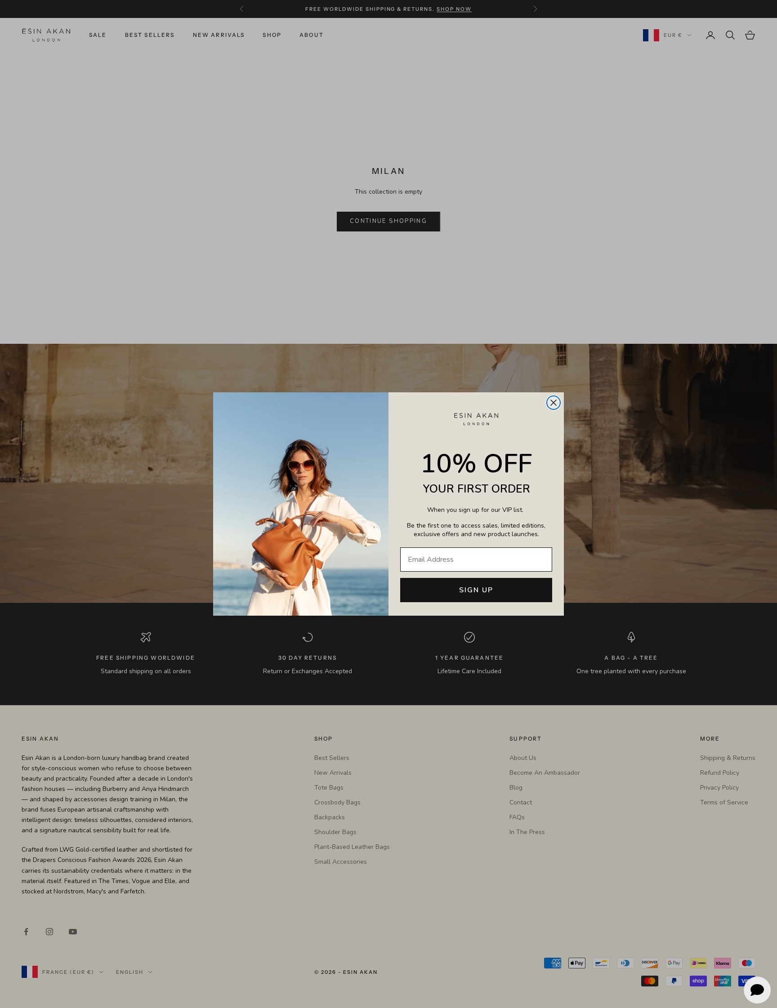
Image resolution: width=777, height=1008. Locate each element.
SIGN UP (476, 590)
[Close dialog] (553, 402)
